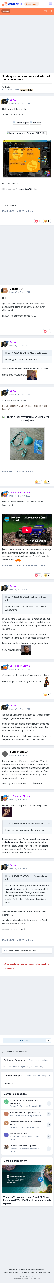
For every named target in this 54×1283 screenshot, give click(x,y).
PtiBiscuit (14, 1115)
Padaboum (14, 1137)
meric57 (35, 823)
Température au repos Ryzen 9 (25, 1112)
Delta (7, 87)
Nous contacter (11, 1272)
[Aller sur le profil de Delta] (5, 101)
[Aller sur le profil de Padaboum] (6, 1135)
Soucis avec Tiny (18, 1133)
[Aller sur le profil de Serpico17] (6, 1101)
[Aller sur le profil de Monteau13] (5, 290)
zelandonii (13, 951)
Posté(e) (19, 103)
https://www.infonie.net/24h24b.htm (19, 189)
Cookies (25, 1272)
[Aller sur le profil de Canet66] (6, 1147)
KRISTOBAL (9, 1084)
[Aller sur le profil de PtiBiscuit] (6, 1114)
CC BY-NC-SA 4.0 (27, 1276)
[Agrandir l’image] (21, 122)
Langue (12, 1269)
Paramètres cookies (40, 1272)
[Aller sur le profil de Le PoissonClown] (5, 494)
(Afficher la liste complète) (38, 1075)
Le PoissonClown (38, 597)
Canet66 (13, 1149)
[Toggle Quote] (6, 353)
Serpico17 (14, 1106)
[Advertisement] (27, 43)
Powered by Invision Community (27, 1279)
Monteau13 (16, 288)
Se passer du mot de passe (23, 1146)
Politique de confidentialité (31, 1269)
